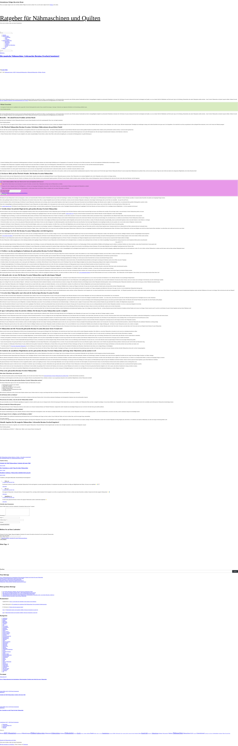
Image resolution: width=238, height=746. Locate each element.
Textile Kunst (5, 665)
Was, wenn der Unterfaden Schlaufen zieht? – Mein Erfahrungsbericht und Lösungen (19, 592)
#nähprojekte (40, 733)
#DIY (6, 733)
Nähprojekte (4, 643)
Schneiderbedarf (5, 656)
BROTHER (7, 42)
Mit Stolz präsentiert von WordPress (7, 744)
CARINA (7, 43)
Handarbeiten (5, 629)
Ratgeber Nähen (5, 36)
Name (1, 517)
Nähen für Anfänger (6, 641)
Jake (3, 612)
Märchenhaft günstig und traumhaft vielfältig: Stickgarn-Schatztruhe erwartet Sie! (22, 609)
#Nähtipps (62, 733)
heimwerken (111, 733)
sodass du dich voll (69, 213)
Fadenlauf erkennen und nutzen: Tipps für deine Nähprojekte (14, 596)
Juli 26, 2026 (2, 475)
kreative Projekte (131, 733)
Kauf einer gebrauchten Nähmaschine (18, 346)
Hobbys (4, 630)
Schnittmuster (7, 37)
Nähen (3, 640)
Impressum (4, 726)
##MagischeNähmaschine (32, 72)
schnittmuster (207, 733)
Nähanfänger (150, 733)
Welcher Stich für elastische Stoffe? (16, 607)
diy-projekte (100, 733)
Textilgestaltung (5, 666)
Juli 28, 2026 (2, 465)
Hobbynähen (118, 733)
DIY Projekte (5, 626)
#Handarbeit (12, 733)
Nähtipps (4, 647)
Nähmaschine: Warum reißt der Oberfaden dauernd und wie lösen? (13, 581)
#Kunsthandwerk (18, 733)
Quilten (3, 652)
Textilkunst (4, 667)
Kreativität (4, 634)
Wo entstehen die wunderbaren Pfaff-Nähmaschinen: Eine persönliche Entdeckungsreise (29, 604)
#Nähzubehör (69, 733)
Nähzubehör (4, 648)
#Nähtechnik (48, 733)
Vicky (3, 609)
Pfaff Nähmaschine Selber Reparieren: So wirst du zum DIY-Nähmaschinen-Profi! (18, 593)
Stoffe (6, 38)
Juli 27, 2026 (2, 470)
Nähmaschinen (5, 642)
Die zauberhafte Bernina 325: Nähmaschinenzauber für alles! (12, 458)
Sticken (3, 48)
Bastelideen (4, 619)
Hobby (114, 733)
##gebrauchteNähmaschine (21, 72)
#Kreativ (43, 72)
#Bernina (2, 733)
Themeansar (25, 744)
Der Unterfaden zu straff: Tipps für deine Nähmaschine (14, 468)
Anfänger (85, 733)
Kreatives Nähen (5, 633)
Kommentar (2, 515)
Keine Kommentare (15, 691)
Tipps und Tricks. (227, 733)
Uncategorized (5, 669)
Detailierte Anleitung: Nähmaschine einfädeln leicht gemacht (15, 472)
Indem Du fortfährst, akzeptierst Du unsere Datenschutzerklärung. (15, 193)
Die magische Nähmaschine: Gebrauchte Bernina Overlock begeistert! (29, 56)
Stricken (4, 662)
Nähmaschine (178, 733)
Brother (95, 733)
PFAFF (6, 46)
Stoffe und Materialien (6, 661)
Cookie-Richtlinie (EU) (7, 725)
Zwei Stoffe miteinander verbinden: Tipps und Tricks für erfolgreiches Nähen (17, 591)
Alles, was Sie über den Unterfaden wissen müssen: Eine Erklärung (23, 601)
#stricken (82, 733)
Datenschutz (4, 724)
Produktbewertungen (6, 651)
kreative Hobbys (5, 631)
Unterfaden (7, 39)
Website (1, 522)
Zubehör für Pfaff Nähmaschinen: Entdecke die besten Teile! (15, 463)
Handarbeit (4, 628)
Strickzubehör (5, 663)
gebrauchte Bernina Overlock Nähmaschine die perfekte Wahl (56, 375)
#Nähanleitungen (26, 733)
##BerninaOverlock (9, 72)
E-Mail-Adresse (3, 519)
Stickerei (4, 659)
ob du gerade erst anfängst (7, 235)
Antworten (4, 486)
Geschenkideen (5, 627)
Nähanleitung (155, 733)
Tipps (224, 733)
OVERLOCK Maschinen (10, 45)
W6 (5, 47)
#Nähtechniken (55, 733)
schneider (194, 733)
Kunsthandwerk (5, 637)
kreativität (144, 733)
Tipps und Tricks (5, 668)
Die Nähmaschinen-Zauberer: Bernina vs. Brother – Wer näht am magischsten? (15, 457)
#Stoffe (79, 733)
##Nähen (40, 72)
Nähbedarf (4, 639)
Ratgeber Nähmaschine (7, 40)
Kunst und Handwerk (6, 636)
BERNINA (7, 41)
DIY (3, 624)
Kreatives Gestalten (6, 632)
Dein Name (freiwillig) (4, 190)
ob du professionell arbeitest (84, 272)
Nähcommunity (165, 733)
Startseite (4, 35)
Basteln (3, 620)
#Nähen (33, 733)
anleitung (88, 733)
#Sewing (75, 733)
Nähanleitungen (5, 638)
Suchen (2, 569)
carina (97, 733)
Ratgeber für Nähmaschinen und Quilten (50, 18)
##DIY (14, 72)
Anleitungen (4, 618)
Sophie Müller (5, 69)
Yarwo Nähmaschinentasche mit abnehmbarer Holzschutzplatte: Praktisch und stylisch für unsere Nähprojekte (21, 577)
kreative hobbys (125, 733)
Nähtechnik (4, 644)
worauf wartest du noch (6, 206)
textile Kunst (211, 733)
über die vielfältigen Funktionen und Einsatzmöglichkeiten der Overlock (14, 100)
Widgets (51, 4)
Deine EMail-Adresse (4, 191)
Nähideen (170, 733)
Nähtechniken (5, 646)
